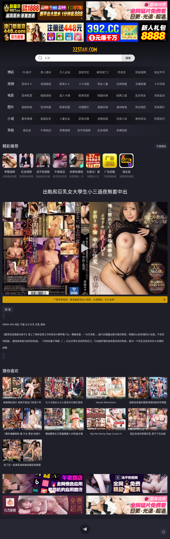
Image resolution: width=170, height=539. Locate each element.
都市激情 (27, 119)
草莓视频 (64, 130)
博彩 (10, 72)
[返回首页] (164, 532)
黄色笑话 (140, 119)
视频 (10, 84)
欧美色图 (64, 107)
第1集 (8, 309)
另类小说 (121, 119)
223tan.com (85, 49)
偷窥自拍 (27, 107)
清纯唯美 (121, 107)
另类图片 (159, 107)
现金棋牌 (140, 72)
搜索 (128, 58)
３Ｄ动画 (84, 84)
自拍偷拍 (46, 84)
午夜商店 (46, 130)
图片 (10, 107)
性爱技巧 (159, 119)
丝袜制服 (121, 84)
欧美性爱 (84, 95)
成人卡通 (64, 95)
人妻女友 (64, 119)
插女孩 (27, 130)
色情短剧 (121, 130)
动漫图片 (84, 107)
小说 (10, 118)
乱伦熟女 (140, 95)
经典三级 (121, 95)
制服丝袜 (102, 95)
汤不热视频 (83, 130)
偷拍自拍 (46, 95)
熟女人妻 (102, 84)
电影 (10, 95)
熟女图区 (140, 107)
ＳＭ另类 (159, 84)
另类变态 (159, 95)
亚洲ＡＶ (27, 84)
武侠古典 (84, 119)
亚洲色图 (46, 107)
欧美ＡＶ (64, 84)
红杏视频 (102, 130)
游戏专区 (84, 72)
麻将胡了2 (103, 72)
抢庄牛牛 (159, 72)
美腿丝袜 (102, 107)
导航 (10, 130)
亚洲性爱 (27, 95)
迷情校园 (102, 119)
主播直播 (140, 84)
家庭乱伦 (46, 119)
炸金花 (122, 72)
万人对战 (64, 72)
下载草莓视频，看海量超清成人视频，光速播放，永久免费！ (85, 299)
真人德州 (46, 72)
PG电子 (26, 72)
